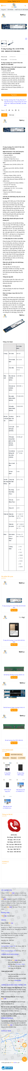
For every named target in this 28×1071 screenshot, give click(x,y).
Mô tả (4, 115)
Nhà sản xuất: (4, 56)
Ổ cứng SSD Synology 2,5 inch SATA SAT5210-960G (14, 641)
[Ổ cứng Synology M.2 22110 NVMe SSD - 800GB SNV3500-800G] (14, 5)
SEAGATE (6, 758)
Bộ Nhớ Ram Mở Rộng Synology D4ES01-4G (14, 674)
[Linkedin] (12, 110)
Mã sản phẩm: (4, 59)
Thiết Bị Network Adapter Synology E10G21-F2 (14, 707)
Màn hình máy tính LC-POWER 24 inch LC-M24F (7, 807)
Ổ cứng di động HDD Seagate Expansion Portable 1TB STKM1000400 (20, 774)
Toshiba (7, 946)
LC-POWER (21, 758)
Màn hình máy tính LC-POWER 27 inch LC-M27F (20, 790)
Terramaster (7, 950)
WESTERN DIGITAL (16, 754)
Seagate (11, 946)
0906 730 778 (17, 1)
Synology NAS (12, 100)
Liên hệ (14, 95)
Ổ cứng (17, 100)
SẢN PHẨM (10, 9)
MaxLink (22, 100)
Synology (6, 100)
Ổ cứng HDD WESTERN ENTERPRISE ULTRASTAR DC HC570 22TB (7, 774)
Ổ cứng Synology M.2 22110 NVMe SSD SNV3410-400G (14, 606)
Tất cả (7, 754)
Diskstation (13, 758)
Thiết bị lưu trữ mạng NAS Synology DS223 (7, 790)
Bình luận (11, 115)
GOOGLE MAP (6, 1031)
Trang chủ (3, 9)
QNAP (2, 950)
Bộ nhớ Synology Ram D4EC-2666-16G (14, 740)
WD (14, 946)
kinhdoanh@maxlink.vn (7, 1018)
